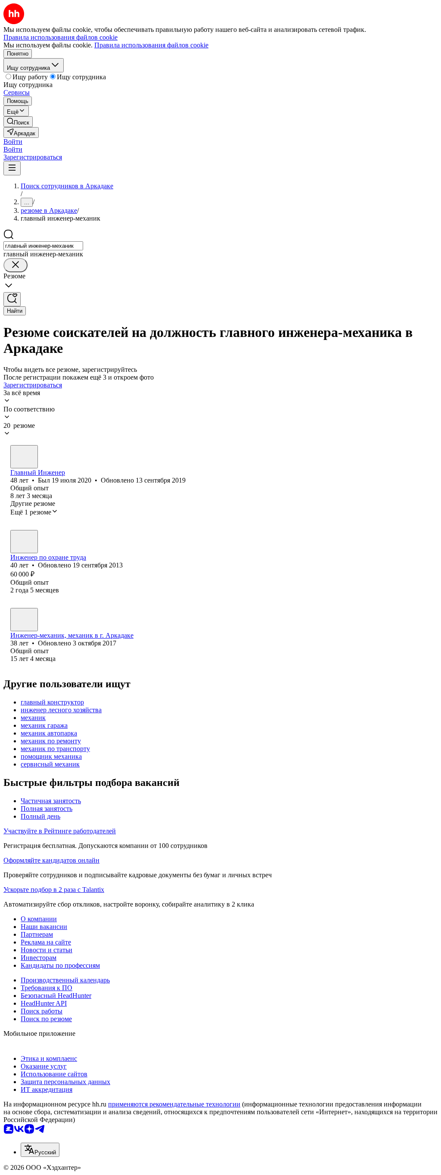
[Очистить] (15, 265)
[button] (12, 141)
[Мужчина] (24, 456)
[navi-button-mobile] (12, 168)
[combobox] (43, 245)
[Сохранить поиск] (12, 299)
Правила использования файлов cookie (151, 45)
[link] (18, 121)
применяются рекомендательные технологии (174, 1104)
